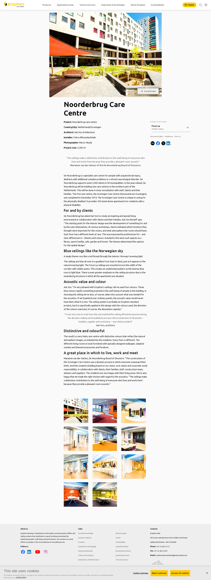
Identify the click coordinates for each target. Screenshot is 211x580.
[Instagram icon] (45, 554)
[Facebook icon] (23, 554)
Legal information (122, 546)
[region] (105, 573)
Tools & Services (122, 560)
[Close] (207, 573)
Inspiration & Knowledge (87, 546)
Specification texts (122, 555)
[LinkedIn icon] (29, 554)
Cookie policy (21, 577)
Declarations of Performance (88, 560)
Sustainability (120, 542)
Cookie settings (140, 573)
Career (118, 538)
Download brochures (123, 551)
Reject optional (159, 573)
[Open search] (200, 5)
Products (81, 542)
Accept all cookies (180, 573)
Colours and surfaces (86, 555)
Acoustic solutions (84, 538)
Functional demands (85, 551)
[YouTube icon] (37, 554)
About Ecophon (121, 533)
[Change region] (206, 5)
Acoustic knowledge (85, 533)
